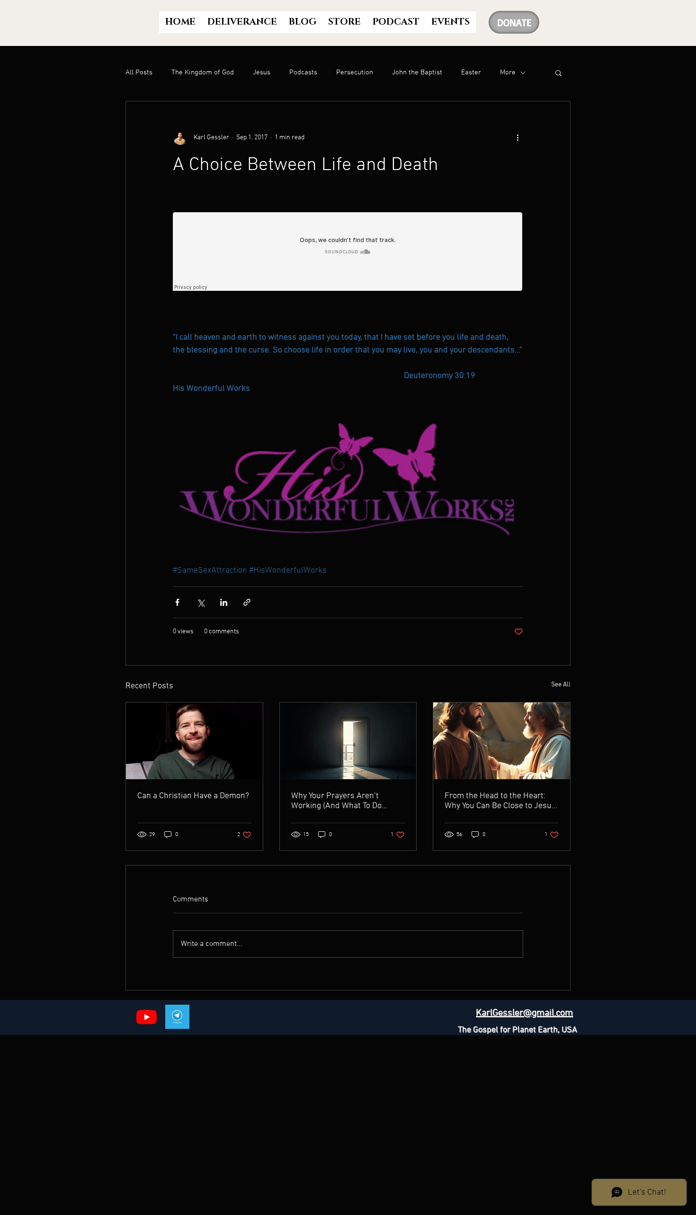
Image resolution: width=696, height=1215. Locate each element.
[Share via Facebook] (177, 602)
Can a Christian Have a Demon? (193, 796)
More (508, 72)
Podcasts (303, 72)
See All (561, 685)
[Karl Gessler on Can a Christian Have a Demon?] (194, 740)
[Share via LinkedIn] (223, 602)
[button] (558, 72)
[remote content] (348, 252)
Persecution (354, 72)
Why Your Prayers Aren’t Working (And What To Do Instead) (336, 801)
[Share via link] (246, 602)
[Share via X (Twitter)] (200, 602)
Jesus (261, 72)
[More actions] (517, 137)
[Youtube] (146, 1017)
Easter (471, 72)
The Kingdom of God (202, 72)
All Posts (138, 72)
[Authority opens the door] (348, 740)
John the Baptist (417, 72)
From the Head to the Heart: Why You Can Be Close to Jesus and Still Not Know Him (500, 801)
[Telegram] (177, 1017)
